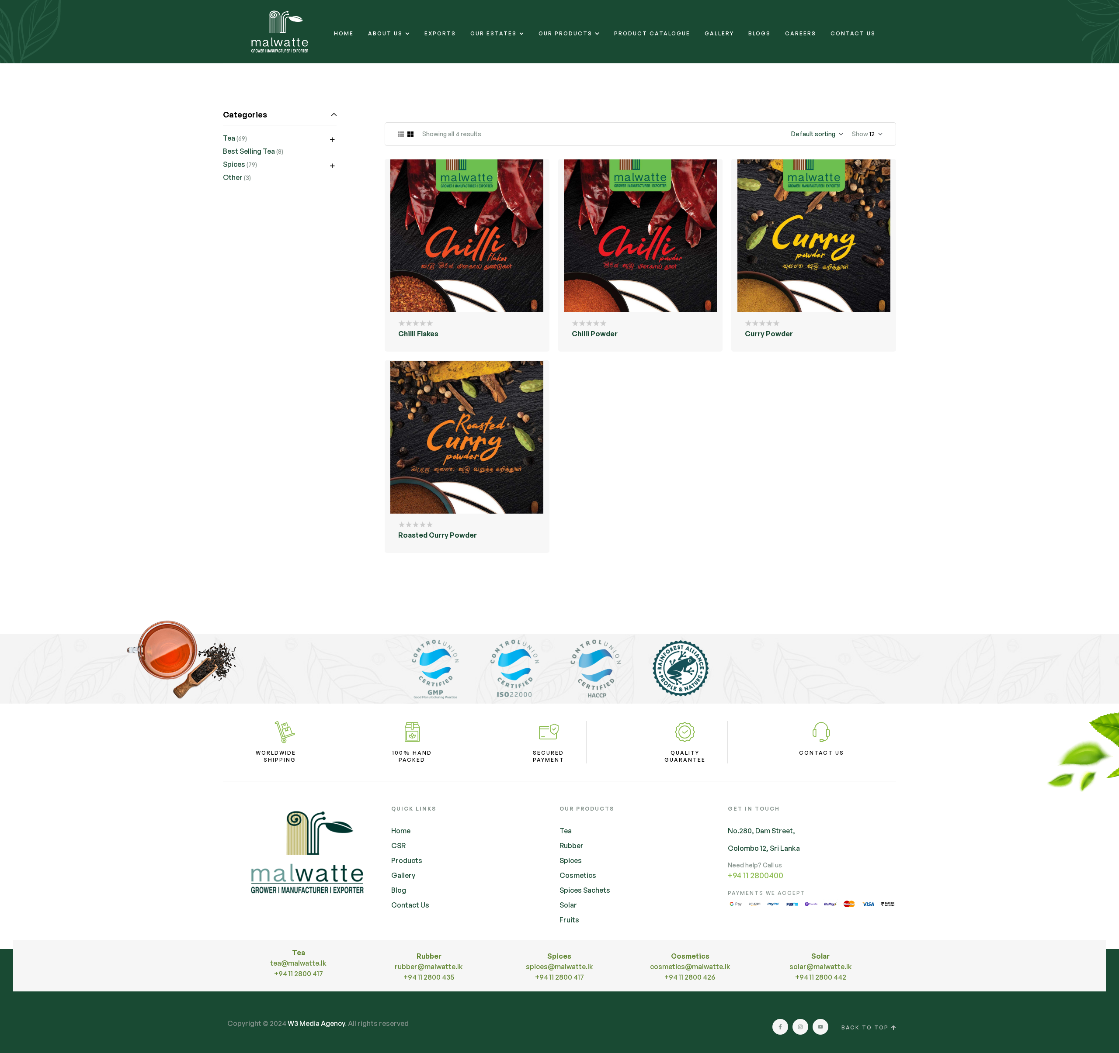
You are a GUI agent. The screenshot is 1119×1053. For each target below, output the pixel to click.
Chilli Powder (595, 333)
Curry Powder (769, 333)
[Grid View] (410, 134)
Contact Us (821, 752)
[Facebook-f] (780, 1027)
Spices (234, 164)
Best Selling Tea (249, 151)
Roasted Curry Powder (437, 535)
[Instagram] (800, 1027)
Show (860, 134)
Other (233, 177)
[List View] (401, 134)
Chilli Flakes (418, 333)
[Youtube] (820, 1027)
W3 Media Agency (316, 1023)
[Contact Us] (821, 732)
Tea (229, 138)
